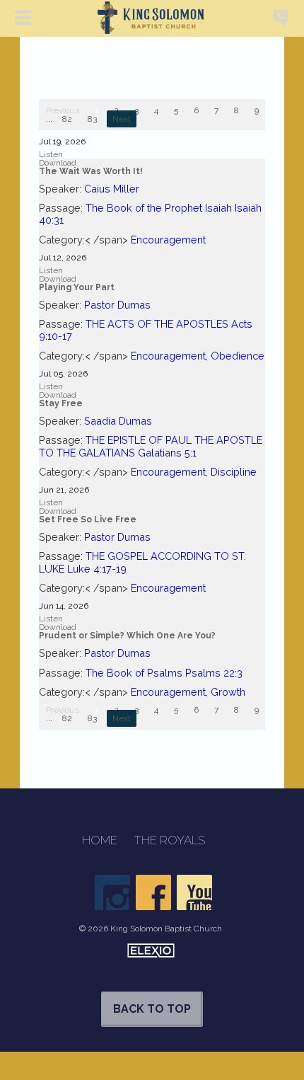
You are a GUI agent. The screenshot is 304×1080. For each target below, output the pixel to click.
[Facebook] (153, 892)
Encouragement (168, 240)
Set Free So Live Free (87, 519)
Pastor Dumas (117, 305)
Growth (228, 692)
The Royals (169, 840)
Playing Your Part (77, 287)
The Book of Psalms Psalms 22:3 (164, 673)
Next (121, 119)
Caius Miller (111, 189)
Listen (51, 154)
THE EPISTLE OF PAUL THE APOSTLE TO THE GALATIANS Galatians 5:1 (150, 446)
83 (92, 119)
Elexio (151, 950)
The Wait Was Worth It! (91, 171)
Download (57, 163)
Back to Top (152, 1009)
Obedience (237, 356)
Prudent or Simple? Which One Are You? (127, 635)
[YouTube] (194, 892)
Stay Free (61, 403)
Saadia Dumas (118, 421)
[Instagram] (112, 892)
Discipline (234, 472)
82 (67, 119)
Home (99, 840)
